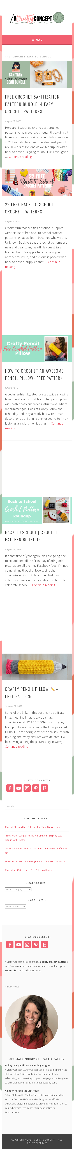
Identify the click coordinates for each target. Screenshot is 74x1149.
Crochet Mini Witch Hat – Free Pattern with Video (29, 870)
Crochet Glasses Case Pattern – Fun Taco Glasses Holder (34, 827)
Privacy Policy (12, 986)
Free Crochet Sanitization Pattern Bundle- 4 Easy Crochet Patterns (32, 104)
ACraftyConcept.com (34, 1069)
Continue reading (20, 157)
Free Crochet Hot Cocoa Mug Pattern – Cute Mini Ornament (35, 861)
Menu (39, 39)
